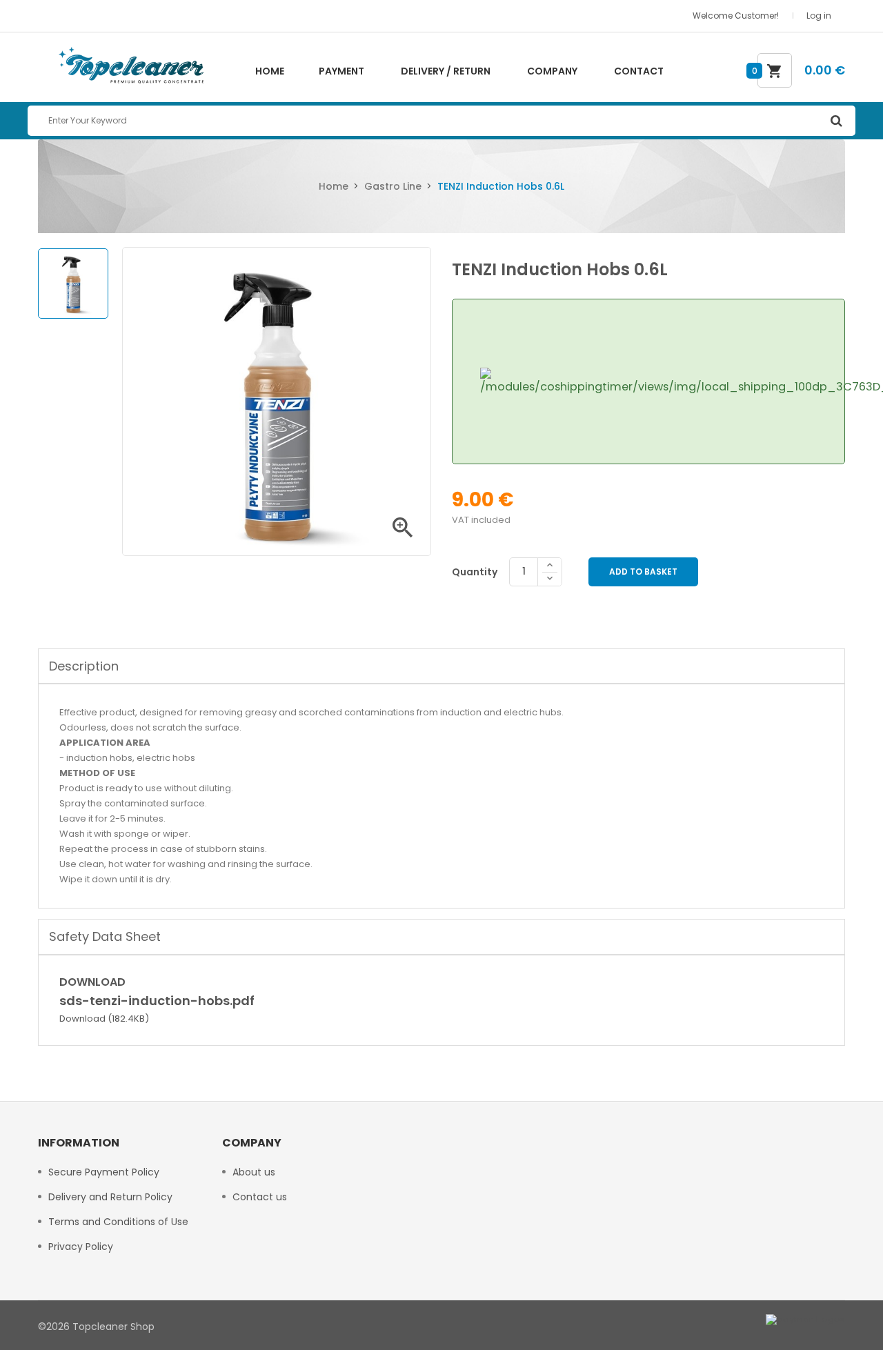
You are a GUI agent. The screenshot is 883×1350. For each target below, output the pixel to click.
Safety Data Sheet (105, 936)
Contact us (259, 1197)
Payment (341, 71)
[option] (73, 283)
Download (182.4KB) (104, 1018)
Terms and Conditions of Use (118, 1222)
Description (84, 666)
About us (253, 1172)
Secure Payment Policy (103, 1172)
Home (269, 71)
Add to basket (643, 571)
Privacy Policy (80, 1246)
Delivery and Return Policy (110, 1197)
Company (552, 71)
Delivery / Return (445, 71)
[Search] (836, 121)
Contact (639, 71)
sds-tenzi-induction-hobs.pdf (157, 1000)
